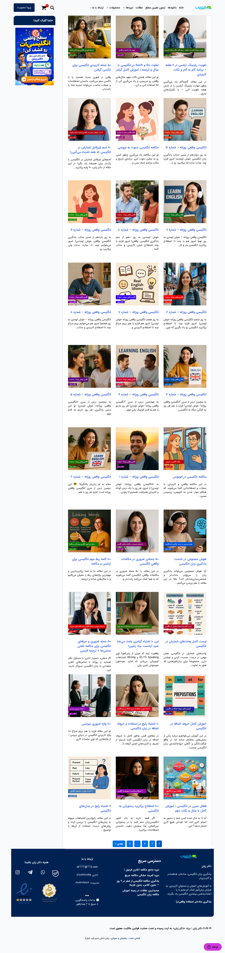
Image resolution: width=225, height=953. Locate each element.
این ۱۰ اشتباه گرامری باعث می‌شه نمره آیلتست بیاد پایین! (138, 644)
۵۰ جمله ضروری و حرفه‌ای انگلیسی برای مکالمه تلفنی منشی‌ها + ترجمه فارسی (94, 646)
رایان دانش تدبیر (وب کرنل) (97, 938)
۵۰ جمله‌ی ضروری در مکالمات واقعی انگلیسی (140, 561)
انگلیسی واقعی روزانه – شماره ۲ (91, 476)
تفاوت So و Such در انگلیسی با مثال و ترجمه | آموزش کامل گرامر (137, 67)
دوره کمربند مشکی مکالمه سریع (142, 875)
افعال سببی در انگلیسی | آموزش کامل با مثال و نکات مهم (185, 808)
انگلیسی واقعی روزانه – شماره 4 (138, 394)
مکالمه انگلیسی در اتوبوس (189, 476)
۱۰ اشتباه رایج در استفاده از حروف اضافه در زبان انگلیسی (138, 726)
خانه (181, 8)
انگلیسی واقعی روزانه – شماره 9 (186, 229)
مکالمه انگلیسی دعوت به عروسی (138, 147)
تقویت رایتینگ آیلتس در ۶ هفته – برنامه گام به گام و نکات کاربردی (185, 70)
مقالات (139, 8)
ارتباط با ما (97, 8)
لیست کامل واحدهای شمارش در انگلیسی (185, 644)
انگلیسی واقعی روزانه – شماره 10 (138, 229)
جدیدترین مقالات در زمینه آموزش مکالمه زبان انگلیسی (140, 892)
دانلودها (172, 8)
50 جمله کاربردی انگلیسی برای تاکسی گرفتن (91, 67)
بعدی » (119, 844)
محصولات (114, 8)
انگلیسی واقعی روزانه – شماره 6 (186, 312)
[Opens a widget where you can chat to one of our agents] (213, 947)
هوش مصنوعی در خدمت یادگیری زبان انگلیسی (190, 561)
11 (130, 844)
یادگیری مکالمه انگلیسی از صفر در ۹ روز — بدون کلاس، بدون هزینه (138, 883)
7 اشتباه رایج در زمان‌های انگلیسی (95, 808)
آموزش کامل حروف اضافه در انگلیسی (188, 726)
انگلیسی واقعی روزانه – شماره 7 (138, 312)
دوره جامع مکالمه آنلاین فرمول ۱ (141, 870)
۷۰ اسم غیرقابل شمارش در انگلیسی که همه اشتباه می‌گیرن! (90, 150)
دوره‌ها (129, 8)
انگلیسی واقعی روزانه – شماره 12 (186, 147)
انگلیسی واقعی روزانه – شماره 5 (90, 394)
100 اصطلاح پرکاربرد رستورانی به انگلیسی (139, 808)
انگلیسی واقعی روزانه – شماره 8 (90, 312)
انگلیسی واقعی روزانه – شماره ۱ (139, 476)
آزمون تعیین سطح (155, 8)
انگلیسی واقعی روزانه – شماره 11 (91, 229)
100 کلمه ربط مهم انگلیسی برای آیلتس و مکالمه (91, 561)
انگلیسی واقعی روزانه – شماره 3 (186, 394)
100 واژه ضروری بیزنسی (96, 723)
